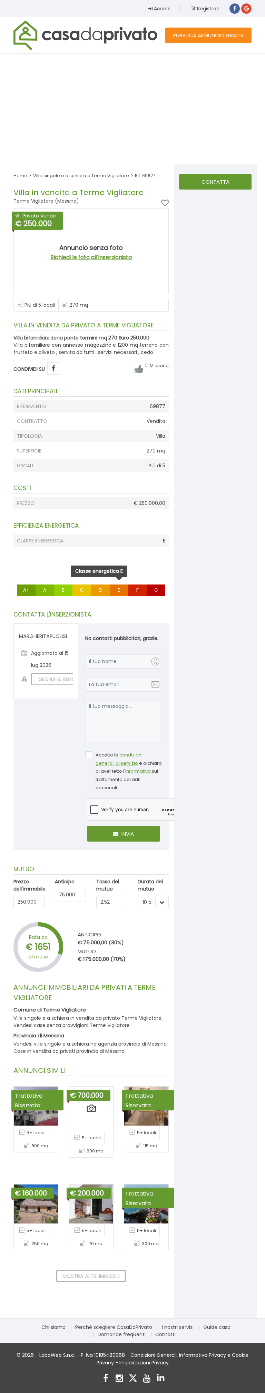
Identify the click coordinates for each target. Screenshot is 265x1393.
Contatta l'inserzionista (215, 184)
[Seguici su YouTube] (147, 1379)
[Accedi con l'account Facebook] (234, 8)
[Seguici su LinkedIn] (160, 1379)
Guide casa (216, 1327)
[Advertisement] (132, 108)
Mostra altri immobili (91, 1276)
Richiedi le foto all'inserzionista (91, 257)
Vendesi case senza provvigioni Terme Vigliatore (71, 1025)
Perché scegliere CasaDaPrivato (113, 1327)
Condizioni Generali (153, 1355)
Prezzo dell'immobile (29, 885)
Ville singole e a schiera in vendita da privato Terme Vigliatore (87, 1018)
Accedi (161, 8)
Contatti (165, 1334)
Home (20, 175)
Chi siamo (53, 1327)
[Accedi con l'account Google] (246, 8)
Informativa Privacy (202, 1355)
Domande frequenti (122, 1334)
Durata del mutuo (150, 885)
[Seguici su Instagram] (119, 1379)
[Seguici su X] (133, 1379)
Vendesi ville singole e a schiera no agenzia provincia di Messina (90, 1043)
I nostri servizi (178, 1327)
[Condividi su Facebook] (53, 368)
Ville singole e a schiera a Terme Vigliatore (81, 175)
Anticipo (65, 881)
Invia (127, 833)
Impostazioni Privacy (144, 1362)
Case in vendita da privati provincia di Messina (69, 1051)
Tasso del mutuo (107, 885)
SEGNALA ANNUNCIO (64, 679)
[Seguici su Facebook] (105, 1379)
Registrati (207, 8)
